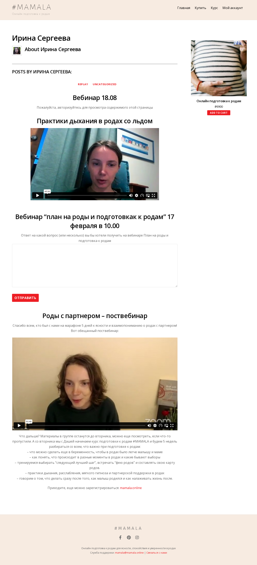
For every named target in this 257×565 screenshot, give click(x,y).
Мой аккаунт (232, 8)
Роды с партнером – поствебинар (94, 315)
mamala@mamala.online (129, 552)
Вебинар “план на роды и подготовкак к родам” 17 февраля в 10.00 (94, 221)
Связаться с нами (156, 552)
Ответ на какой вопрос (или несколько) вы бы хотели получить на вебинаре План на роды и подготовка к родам (94, 238)
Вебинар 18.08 (95, 97)
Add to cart (218, 112)
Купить (200, 8)
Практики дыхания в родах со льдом (95, 120)
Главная (183, 8)
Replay (83, 84)
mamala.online (131, 488)
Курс (214, 8)
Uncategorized (105, 84)
